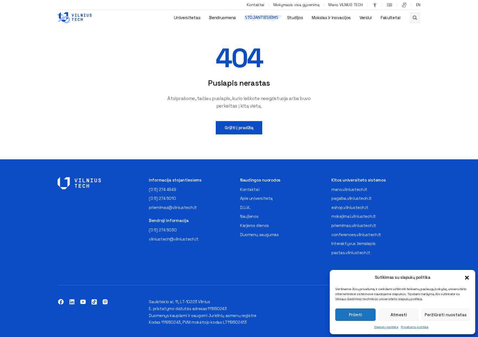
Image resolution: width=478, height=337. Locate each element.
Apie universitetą (256, 198)
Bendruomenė (222, 17)
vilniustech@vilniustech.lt (173, 239)
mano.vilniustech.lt (349, 189)
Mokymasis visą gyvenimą (296, 4)
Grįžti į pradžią (239, 128)
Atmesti (399, 314)
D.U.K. (245, 207)
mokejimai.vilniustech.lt (353, 216)
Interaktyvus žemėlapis (353, 243)
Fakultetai (391, 17)
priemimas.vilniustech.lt (353, 225)
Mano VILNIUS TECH (345, 4)
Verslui (366, 17)
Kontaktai (255, 4)
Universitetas (187, 17)
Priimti (355, 314)
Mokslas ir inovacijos (331, 17)
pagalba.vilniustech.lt (351, 198)
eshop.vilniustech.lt (349, 207)
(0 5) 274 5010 (162, 198)
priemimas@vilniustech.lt (173, 207)
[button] (467, 277)
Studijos (295, 17)
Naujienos (249, 216)
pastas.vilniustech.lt (350, 252)
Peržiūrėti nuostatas (446, 314)
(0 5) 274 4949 (162, 189)
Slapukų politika (386, 327)
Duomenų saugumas (259, 234)
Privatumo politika (414, 327)
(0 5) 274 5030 (162, 230)
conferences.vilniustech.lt (356, 234)
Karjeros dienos (254, 225)
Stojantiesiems (261, 18)
